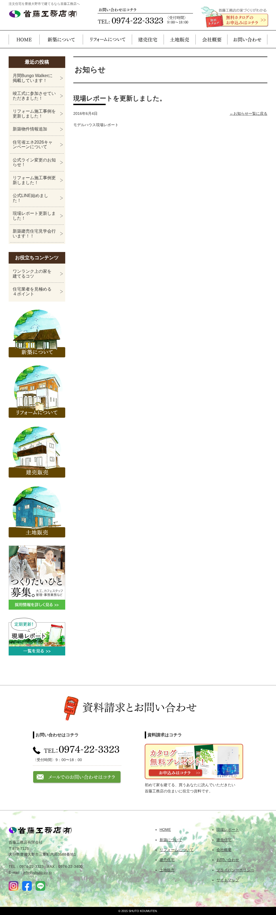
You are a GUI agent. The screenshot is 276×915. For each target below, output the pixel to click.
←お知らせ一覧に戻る (248, 113)
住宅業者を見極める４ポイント (32, 291)
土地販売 (179, 39)
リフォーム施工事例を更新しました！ (34, 113)
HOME (24, 39)
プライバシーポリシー (235, 870)
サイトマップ (227, 880)
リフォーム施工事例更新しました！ (34, 180)
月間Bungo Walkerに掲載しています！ (33, 78)
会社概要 (211, 39)
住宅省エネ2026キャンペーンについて (33, 144)
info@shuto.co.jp (37, 872)
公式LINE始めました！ (30, 198)
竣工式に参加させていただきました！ (34, 96)
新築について (61, 39)
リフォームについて (107, 39)
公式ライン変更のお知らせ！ (34, 162)
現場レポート (227, 829)
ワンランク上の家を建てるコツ (32, 273)
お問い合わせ (247, 39)
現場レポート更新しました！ (34, 215)
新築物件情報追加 (30, 129)
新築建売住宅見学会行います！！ (34, 233)
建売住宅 (148, 39)
